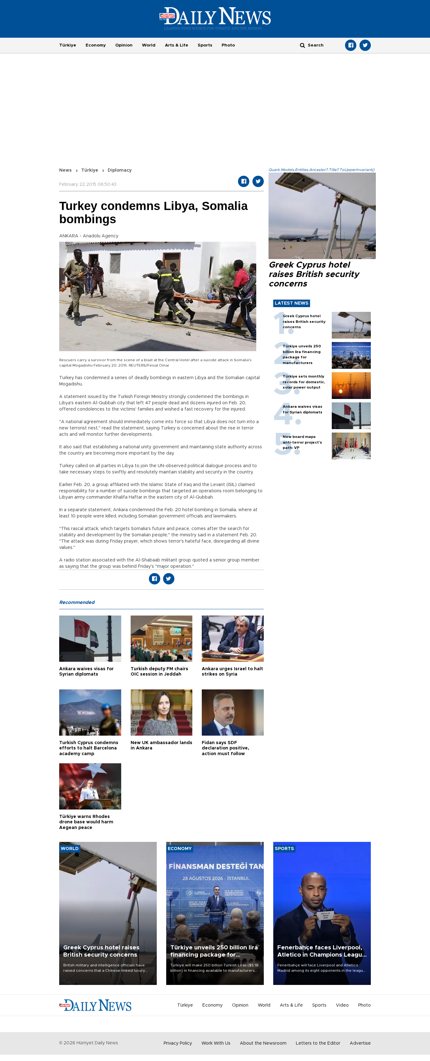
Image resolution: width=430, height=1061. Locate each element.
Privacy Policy (178, 1043)
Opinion (124, 45)
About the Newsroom (263, 1043)
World (149, 45)
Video (342, 1005)
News (65, 170)
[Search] (302, 45)
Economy (96, 45)
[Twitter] (365, 45)
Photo (228, 45)
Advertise (360, 1043)
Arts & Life (176, 45)
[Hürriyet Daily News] (215, 18)
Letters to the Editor (318, 1043)
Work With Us (215, 1043)
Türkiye (67, 45)
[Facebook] (350, 45)
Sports (205, 45)
